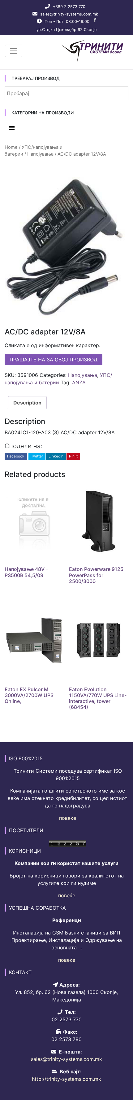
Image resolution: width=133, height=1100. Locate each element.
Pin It (73, 456)
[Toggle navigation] (13, 51)
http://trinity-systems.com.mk (66, 1079)
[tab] (27, 402)
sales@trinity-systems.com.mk (69, 14)
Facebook (15, 456)
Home (11, 147)
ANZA (79, 382)
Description (27, 403)
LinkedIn (56, 456)
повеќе (67, 818)
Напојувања (40, 154)
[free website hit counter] (67, 843)
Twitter (37, 456)
